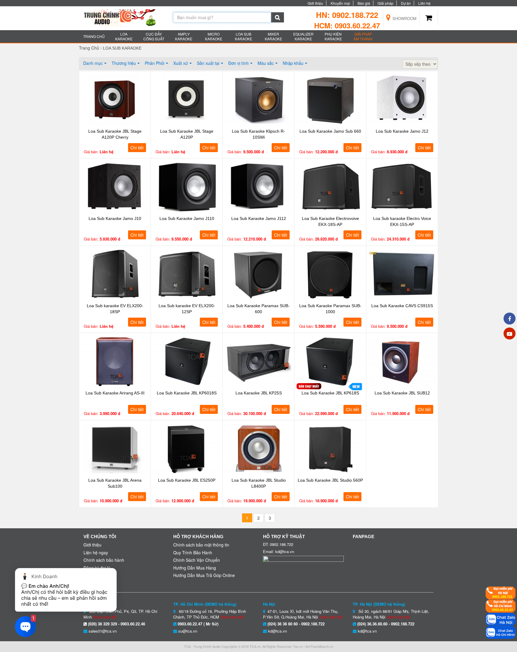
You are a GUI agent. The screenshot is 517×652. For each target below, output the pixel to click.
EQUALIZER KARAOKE (303, 36)
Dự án (406, 3)
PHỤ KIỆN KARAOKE (333, 36)
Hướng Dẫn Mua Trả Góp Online (204, 575)
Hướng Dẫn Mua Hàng (194, 568)
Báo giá (364, 3)
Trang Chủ (89, 48)
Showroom (403, 18)
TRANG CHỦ (94, 36)
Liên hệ (424, 3)
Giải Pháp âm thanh (363, 36)
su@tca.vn (187, 631)
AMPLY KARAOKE (183, 36)
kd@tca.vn (277, 631)
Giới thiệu (315, 3)
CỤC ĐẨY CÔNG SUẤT (153, 36)
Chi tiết (137, 148)
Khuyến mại (340, 3)
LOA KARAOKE (124, 36)
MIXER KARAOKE (273, 36)
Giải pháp (385, 3)
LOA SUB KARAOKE (243, 36)
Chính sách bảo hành (103, 560)
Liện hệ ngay (95, 552)
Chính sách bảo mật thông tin (201, 545)
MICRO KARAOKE (213, 36)
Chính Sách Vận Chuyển (196, 560)
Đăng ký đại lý (96, 568)
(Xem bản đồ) (232, 617)
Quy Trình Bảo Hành (192, 552)
